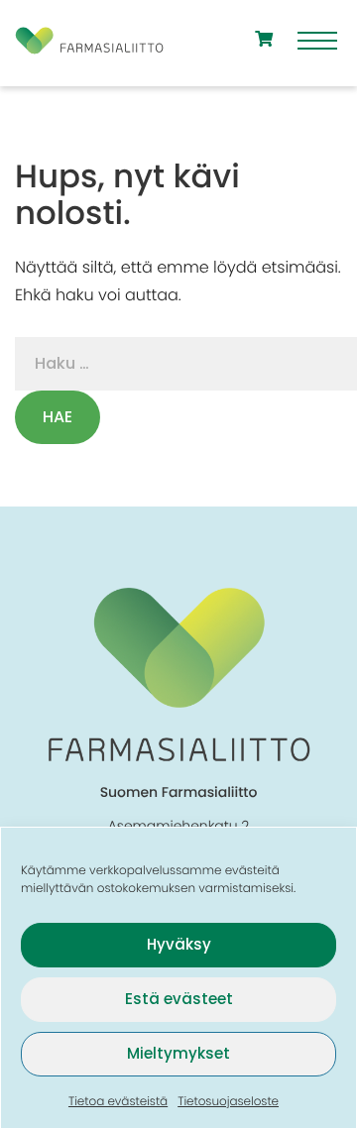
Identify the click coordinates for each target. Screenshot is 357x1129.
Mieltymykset (178, 1053)
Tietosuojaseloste (228, 1101)
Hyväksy (179, 944)
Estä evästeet (179, 998)
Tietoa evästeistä (118, 1101)
